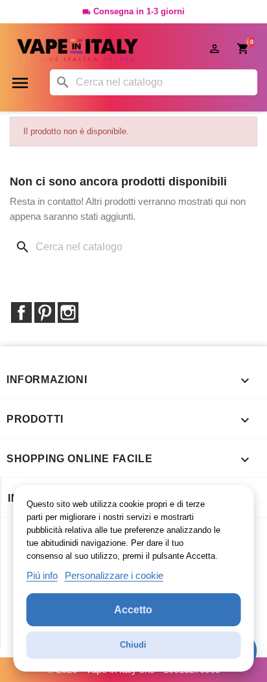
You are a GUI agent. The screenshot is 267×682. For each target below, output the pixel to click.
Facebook (21, 312)
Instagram (68, 312)
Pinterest (44, 312)
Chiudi (133, 645)
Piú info (42, 575)
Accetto (133, 609)
